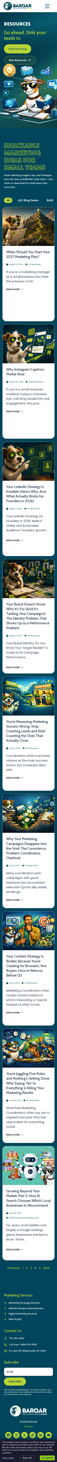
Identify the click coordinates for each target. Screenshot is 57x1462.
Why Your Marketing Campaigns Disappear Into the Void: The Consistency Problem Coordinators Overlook (26, 848)
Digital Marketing (35, 382)
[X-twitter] (24, 1435)
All (8, 200)
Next (46, 1268)
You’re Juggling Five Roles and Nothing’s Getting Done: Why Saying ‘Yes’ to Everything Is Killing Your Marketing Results (28, 1083)
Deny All (27, 1458)
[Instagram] (16, 1435)
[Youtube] (48, 1435)
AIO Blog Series (28, 200)
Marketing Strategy (17, 1218)
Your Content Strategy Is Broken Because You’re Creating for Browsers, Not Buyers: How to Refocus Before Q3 (26, 965)
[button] (47, 6)
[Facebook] (8, 1435)
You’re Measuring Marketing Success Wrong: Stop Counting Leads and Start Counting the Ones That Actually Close (27, 731)
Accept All (47, 1458)
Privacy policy (8, 1458)
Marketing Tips (32, 1218)
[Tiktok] (32, 1435)
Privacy (29, 1426)
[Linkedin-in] (40, 1435)
